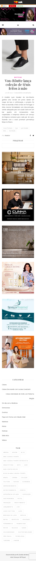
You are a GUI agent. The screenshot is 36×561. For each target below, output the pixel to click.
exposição (27, 494)
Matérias (5, 422)
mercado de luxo (10, 515)
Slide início (5, 435)
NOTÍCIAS (12, 6)
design (16, 481)
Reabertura (21, 523)
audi (26, 465)
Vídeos (4, 440)
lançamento (8, 507)
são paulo (7, 536)
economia (26, 481)
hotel (20, 498)
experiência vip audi (11, 494)
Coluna (4, 385)
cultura (6, 481)
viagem (16, 540)
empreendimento (9, 486)
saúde (24, 528)
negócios (15, 519)
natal (5, 519)
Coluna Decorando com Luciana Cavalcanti (16, 389)
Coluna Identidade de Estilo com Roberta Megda (20, 396)
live (18, 507)
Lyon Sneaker (24, 128)
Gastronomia (8, 498)
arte (19, 465)
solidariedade (8, 532)
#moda (5, 452)
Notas (4, 426)
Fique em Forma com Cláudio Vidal (13, 417)
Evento (23, 490)
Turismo (6, 540)
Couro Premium (7, 128)
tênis (4, 131)
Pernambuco (8, 523)
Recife (5, 528)
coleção (24, 477)
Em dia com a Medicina (10, 403)
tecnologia (19, 536)
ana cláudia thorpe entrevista (15, 460)
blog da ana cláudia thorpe (14, 473)
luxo (16, 128)
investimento (19, 502)
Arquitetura (8, 465)
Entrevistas (6, 408)
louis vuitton (9, 511)
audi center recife (10, 469)
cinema (14, 477)
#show (14, 452)
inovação (7, 502)
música (23, 515)
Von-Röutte (12, 131)
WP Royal (23, 557)
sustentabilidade (25, 532)
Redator (7, 135)
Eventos (5, 412)
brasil (5, 477)
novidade (26, 519)
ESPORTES (20, 6)
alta (23, 452)
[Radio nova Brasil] (18, 34)
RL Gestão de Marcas (23, 555)
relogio (15, 528)
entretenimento (9, 490)
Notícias (18, 77)
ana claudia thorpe (11, 456)
